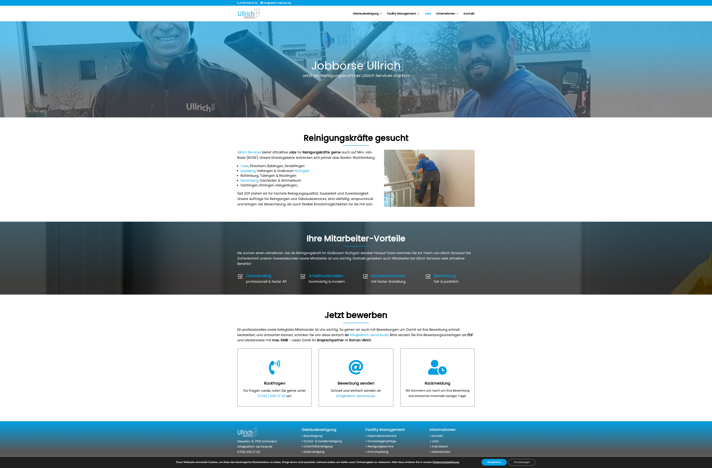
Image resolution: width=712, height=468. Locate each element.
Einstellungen (522, 462)
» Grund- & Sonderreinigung (321, 441)
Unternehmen (445, 13)
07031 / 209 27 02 (271, 396)
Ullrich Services (249, 152)
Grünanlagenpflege (381, 441)
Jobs (428, 13)
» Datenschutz (440, 452)
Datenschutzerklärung (446, 462)
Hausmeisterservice (381, 436)
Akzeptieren (494, 462)
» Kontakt (436, 436)
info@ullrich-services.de (369, 335)
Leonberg (247, 171)
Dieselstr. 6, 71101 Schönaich (257, 441)
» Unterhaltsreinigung (316, 446)
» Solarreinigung (312, 452)
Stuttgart (302, 171)
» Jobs (434, 441)
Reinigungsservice (380, 446)
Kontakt (469, 13)
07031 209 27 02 (248, 452)
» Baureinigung (311, 436)
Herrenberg (249, 180)
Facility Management (401, 13)
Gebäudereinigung (366, 13)
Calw (244, 166)
